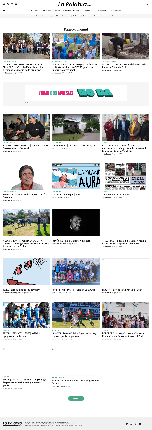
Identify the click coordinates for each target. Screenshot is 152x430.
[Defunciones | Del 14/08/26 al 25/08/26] (76, 127)
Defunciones (57, 142)
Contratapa (57, 191)
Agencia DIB (54, 16)
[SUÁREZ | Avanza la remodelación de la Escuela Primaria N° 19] (125, 46)
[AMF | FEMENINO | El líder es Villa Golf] (76, 271)
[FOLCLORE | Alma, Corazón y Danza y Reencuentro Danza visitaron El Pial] (125, 315)
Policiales (106, 238)
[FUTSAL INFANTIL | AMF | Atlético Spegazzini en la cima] (26, 315)
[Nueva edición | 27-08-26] (125, 176)
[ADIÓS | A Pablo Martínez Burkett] (76, 222)
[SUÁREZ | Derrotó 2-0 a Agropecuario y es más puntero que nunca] (76, 315)
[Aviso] (76, 93)
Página (114, 16)
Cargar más (76, 398)
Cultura (6, 142)
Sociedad (14, 61)
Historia (44, 16)
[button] (147, 4)
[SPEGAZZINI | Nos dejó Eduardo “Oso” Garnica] (26, 176)
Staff (37, 16)
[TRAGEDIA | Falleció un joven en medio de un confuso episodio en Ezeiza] (125, 222)
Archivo (106, 16)
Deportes (7, 191)
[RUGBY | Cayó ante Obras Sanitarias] (125, 271)
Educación (7, 61)
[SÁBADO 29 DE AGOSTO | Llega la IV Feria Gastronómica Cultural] (26, 127)
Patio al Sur (87, 16)
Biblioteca (76, 16)
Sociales (56, 287)
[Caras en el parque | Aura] (76, 176)
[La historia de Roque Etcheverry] (26, 271)
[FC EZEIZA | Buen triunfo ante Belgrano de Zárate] (76, 362)
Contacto (97, 16)
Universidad (66, 16)
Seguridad (113, 238)
